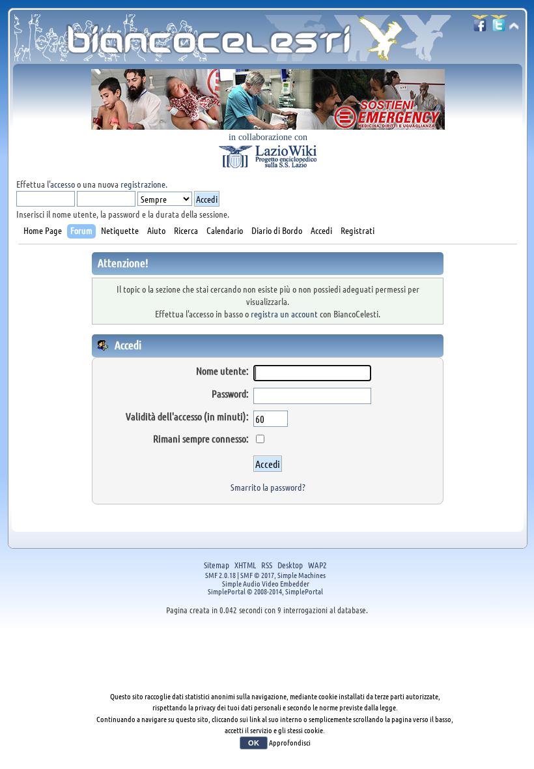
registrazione (142, 184)
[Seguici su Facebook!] (479, 27)
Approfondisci (290, 742)
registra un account (284, 313)
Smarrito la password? (268, 487)
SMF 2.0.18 (220, 575)
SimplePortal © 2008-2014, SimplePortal (265, 591)
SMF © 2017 (257, 575)
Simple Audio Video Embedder (265, 583)
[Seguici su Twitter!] (498, 27)
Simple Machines (301, 575)
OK (253, 743)
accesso (62, 184)
